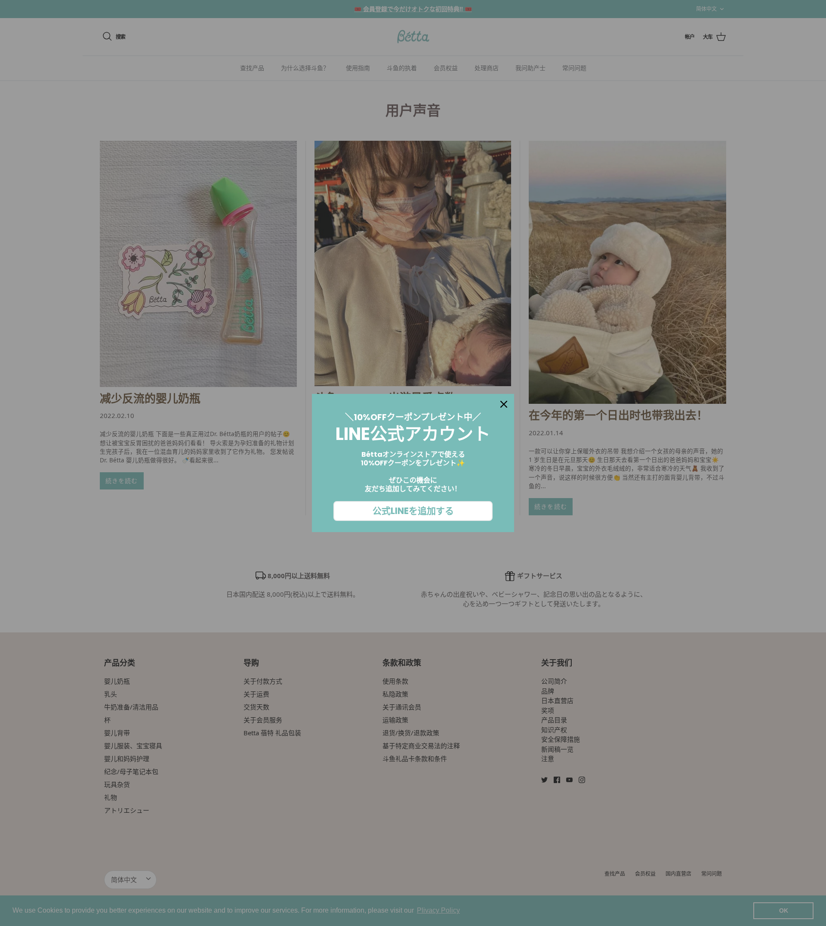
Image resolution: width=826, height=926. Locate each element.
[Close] (503, 404)
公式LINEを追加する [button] (413, 511)
